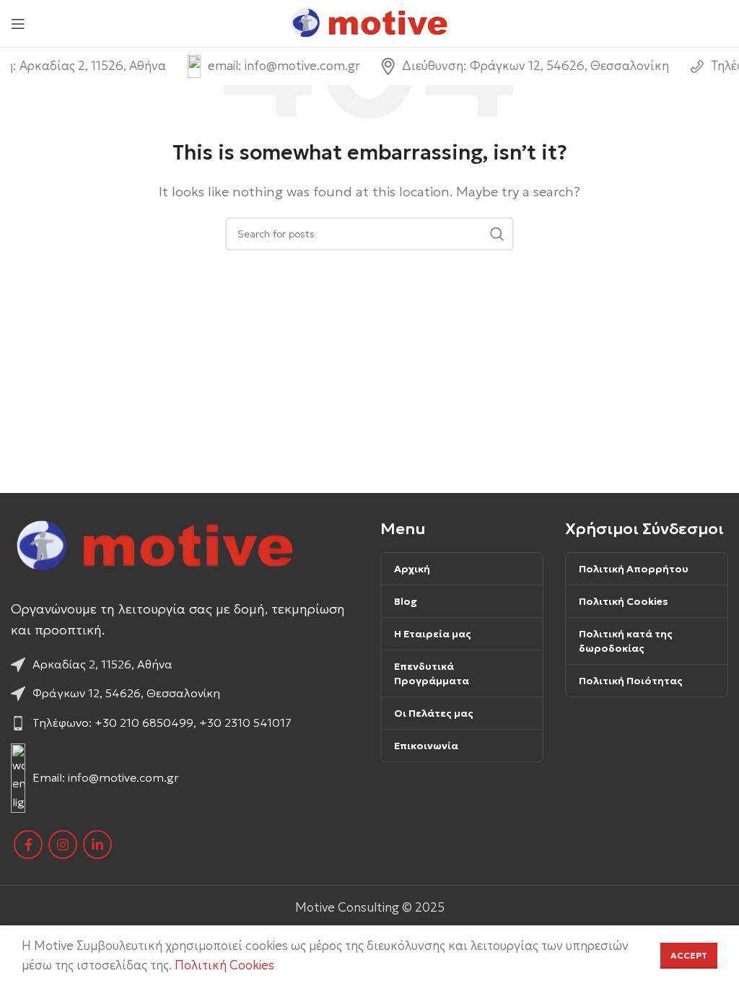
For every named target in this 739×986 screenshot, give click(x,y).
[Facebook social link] (28, 844)
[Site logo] (370, 22)
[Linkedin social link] (97, 844)
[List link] (185, 664)
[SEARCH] (497, 233)
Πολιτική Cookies (224, 965)
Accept (688, 955)
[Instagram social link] (62, 844)
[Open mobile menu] (18, 23)
